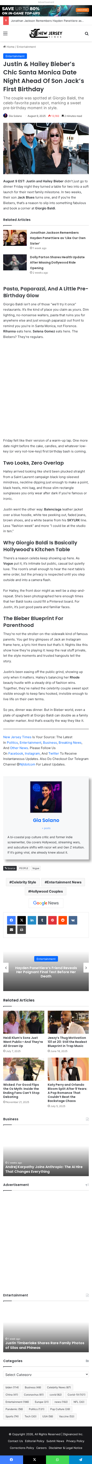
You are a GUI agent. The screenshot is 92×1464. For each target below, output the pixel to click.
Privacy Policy (75, 1441)
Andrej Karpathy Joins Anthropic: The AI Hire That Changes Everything (44, 1169)
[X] (21, 920)
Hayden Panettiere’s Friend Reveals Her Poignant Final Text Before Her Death (46, 971)
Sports (12, 1416)
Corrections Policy (22, 1448)
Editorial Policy (34, 1441)
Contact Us (15, 1441)
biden (12, 1387)
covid (56, 1394)
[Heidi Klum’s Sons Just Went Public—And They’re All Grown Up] (23, 1022)
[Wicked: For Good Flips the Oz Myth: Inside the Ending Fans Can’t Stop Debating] (23, 1069)
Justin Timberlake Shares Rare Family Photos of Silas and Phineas (44, 1345)
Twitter (54, 753)
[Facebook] (11, 920)
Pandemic (14, 1409)
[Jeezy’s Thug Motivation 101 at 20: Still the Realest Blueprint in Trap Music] (68, 1022)
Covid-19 (76, 1394)
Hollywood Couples (46, 891)
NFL (79, 1401)
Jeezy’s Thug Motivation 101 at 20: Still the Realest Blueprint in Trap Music (67, 1042)
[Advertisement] (46, 390)
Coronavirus (34, 1394)
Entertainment (26, 46)
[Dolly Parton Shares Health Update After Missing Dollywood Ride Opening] (15, 262)
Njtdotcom (28, 764)
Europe (42, 1401)
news (61, 1401)
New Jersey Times (17, 737)
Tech (30, 1416)
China (12, 1394)
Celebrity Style (24, 882)
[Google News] (46, 903)
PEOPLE (23, 868)
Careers (41, 1448)
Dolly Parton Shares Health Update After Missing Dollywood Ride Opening (57, 262)
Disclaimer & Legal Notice (65, 1448)
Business (50, 743)
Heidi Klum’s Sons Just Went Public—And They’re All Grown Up (23, 1042)
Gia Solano (15, 115)
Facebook (15, 753)
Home (10, 46)
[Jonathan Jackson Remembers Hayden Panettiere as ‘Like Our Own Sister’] (15, 238)
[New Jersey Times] (46, 33)
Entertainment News (64, 882)
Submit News (55, 1441)
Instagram (32, 753)
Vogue (35, 868)
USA (47, 1416)
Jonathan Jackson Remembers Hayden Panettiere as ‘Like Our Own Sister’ (58, 238)
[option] (46, 967)
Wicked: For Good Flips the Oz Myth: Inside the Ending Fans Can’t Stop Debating (21, 1091)
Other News (19, 748)
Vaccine (66, 1416)
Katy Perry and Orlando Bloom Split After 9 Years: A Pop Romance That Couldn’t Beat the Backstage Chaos (67, 1093)
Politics (12, 743)
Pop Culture (60, 1409)
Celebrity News (59, 1387)
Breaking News (70, 743)
